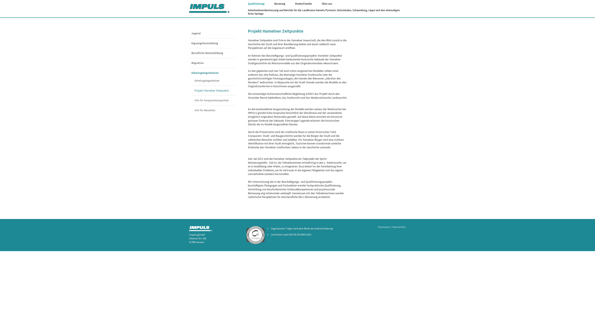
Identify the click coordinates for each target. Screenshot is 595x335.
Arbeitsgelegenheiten (205, 73)
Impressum (384, 226)
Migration (197, 63)
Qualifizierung (256, 3)
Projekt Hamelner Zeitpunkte (211, 90)
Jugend (196, 33)
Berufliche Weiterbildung (207, 53)
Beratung (279, 3)
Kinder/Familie (303, 3)
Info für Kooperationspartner (211, 100)
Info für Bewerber (204, 110)
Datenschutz (399, 226)
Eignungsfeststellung (204, 43)
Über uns (327, 3)
